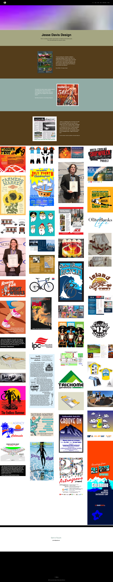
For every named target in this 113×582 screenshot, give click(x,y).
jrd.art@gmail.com (56, 540)
